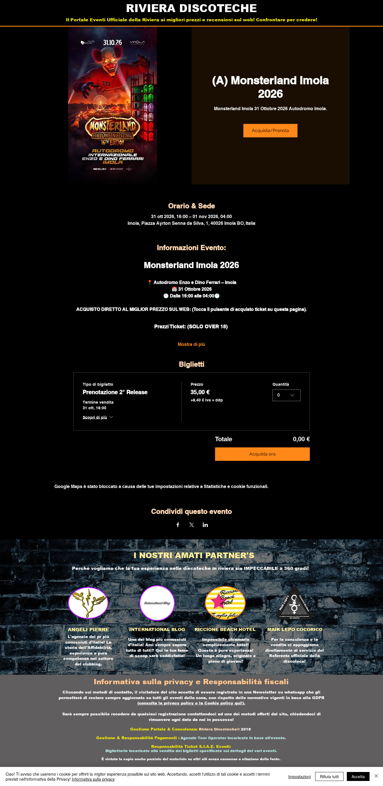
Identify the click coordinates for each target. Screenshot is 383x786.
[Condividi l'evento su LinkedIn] (205, 525)
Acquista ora (262, 454)
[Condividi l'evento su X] (191, 525)
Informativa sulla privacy (93, 779)
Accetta (358, 776)
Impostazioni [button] (299, 776)
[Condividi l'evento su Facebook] (178, 525)
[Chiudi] (376, 776)
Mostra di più (191, 344)
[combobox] (287, 395)
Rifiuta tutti (329, 776)
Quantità (281, 384)
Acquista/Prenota (270, 130)
